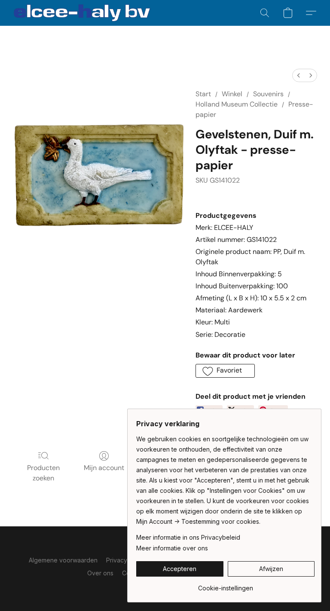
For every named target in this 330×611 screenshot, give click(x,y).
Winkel (232, 93)
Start (203, 93)
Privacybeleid (125, 560)
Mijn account (104, 467)
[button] (82, 12)
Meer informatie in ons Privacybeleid (188, 537)
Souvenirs (268, 93)
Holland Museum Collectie (237, 104)
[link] (225, 585)
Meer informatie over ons (172, 548)
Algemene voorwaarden (63, 560)
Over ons (100, 573)
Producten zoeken (43, 473)
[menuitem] (299, 75)
